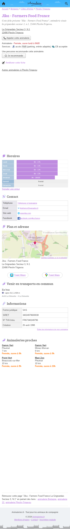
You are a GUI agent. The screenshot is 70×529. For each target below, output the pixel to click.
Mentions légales (21, 520)
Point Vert (7, 358)
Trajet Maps (54, 275)
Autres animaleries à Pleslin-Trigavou (19, 70)
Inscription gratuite (48, 520)
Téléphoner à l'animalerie (27, 203)
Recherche (66, 3)
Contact (34, 520)
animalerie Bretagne (47, 499)
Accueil (3, 3)
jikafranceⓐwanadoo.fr (29, 208)
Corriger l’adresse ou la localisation (54, 258)
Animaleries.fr (38, 517)
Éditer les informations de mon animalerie (52, 329)
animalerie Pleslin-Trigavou (18, 502)
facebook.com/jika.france (30, 218)
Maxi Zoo (39, 358)
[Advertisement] (35, 112)
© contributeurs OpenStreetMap (55, 233)
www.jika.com (25, 213)
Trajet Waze (20, 275)
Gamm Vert (7, 345)
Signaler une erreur (11, 189)
